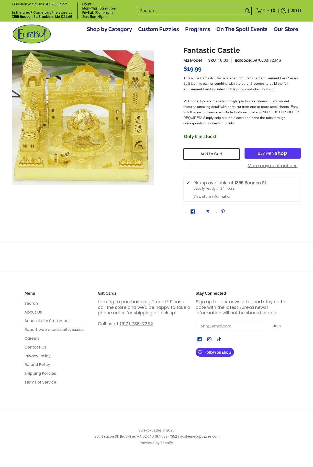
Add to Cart (212, 154)
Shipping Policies (40, 373)
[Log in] (284, 11)
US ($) (296, 10)
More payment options (273, 166)
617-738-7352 (56, 4)
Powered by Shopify (156, 443)
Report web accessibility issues (54, 329)
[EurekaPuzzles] (31, 34)
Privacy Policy (37, 356)
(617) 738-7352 (136, 324)
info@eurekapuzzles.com (199, 436)
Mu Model (192, 60)
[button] (192, 212)
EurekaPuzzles (150, 430)
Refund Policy (37, 364)
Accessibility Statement (47, 321)
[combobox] (191, 11)
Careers (32, 338)
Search (31, 303)
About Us (33, 312)
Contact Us (35, 347)
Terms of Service (40, 382)
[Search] (247, 11)
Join (277, 326)
